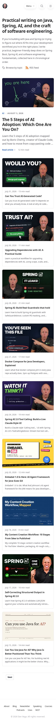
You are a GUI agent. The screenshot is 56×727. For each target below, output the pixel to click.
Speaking (37, 706)
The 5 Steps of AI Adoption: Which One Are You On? (26, 124)
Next (10, 677)
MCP (37, 710)
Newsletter (25, 706)
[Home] (4, 6)
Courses (48, 706)
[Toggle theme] (50, 6)
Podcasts (21, 710)
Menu (29, 6)
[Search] (42, 6)
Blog (15, 706)
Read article (7, 149)
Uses (30, 710)
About (6, 706)
